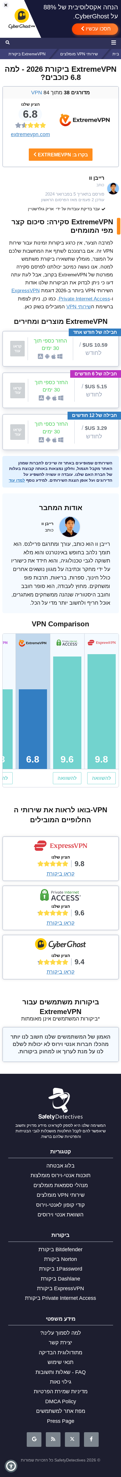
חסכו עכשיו (97, 29)
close (3, 5)
